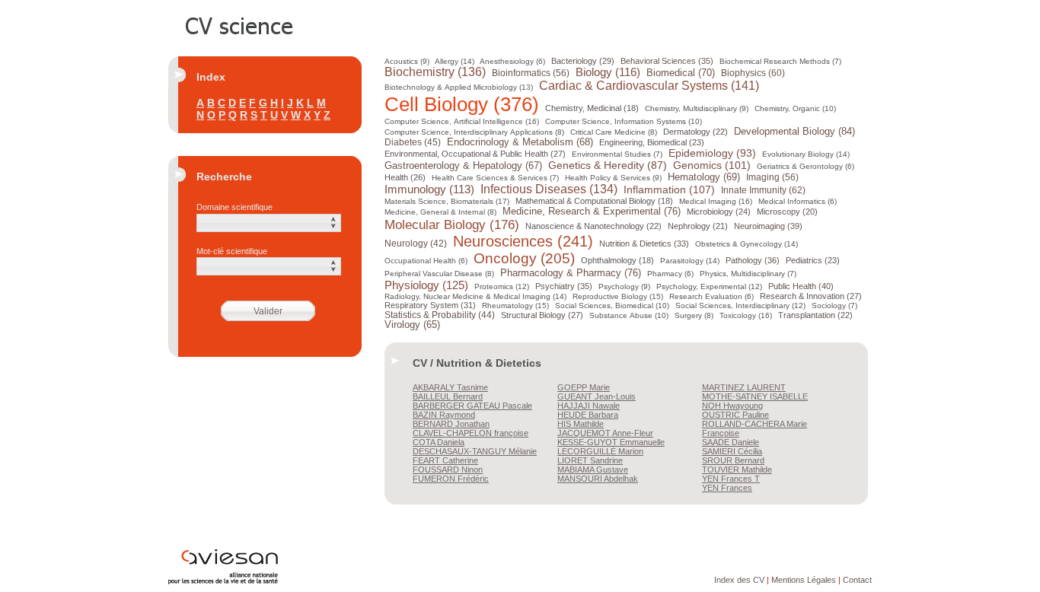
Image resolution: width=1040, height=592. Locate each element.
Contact (857, 579)
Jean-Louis (596, 396)
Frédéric (451, 478)
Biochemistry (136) (435, 71)
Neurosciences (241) (523, 241)
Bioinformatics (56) (530, 73)
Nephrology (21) (698, 226)
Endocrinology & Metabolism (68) (520, 142)
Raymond (444, 414)
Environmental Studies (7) (617, 154)
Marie (583, 387)
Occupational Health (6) (425, 260)
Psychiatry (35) (563, 286)
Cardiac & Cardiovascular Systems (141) (649, 85)
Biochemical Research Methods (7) (780, 61)
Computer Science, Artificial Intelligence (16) (461, 121)
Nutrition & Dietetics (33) (644, 243)
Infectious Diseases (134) (548, 189)
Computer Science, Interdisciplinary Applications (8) (474, 132)
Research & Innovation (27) (811, 296)
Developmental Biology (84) (794, 131)
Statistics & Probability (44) (439, 315)
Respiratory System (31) (430, 305)
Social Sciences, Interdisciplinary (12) (740, 305)
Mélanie (475, 451)
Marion (600, 451)
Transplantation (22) (815, 315)
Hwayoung (732, 405)
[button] (268, 223)
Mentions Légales (803, 579)
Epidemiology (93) (712, 153)
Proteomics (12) (501, 286)
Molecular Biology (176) (451, 224)
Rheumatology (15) (515, 305)
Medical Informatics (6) (797, 201)
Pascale (472, 405)
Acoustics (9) (406, 61)
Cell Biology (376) (461, 104)
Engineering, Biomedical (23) (651, 142)
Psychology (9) (624, 286)
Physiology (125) (426, 284)
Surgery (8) (694, 315)
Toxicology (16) (745, 315)
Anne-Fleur (605, 433)
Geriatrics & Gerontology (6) (805, 166)
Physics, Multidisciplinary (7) (748, 273)
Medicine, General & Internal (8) (440, 212)
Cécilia (732, 451)
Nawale (588, 405)
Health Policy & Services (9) (613, 177)
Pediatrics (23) (813, 260)
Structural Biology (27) (542, 315)
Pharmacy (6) (670, 273)
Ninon (448, 469)
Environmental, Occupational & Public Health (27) (475, 153)
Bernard (448, 396)
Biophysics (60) (753, 73)
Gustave (592, 469)
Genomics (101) (712, 165)
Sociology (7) (834, 305)
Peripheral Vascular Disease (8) (439, 273)
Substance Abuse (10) (628, 315)
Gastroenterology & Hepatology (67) (463, 166)
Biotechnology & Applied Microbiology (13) (458, 87)
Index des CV (739, 579)
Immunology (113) (429, 189)
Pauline (735, 414)
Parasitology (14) (689, 260)
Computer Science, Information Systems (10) (623, 121)
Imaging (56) (772, 177)
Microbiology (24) (719, 211)
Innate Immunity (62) (763, 190)
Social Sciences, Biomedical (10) (612, 305)
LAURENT (744, 387)
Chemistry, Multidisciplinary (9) (696, 108)
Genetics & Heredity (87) (607, 165)
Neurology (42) (415, 243)
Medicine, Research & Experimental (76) (591, 211)
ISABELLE (755, 396)
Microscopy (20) (787, 211)
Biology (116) (608, 72)
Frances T (731, 478)
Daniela (438, 442)
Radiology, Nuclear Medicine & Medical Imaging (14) (475, 296)
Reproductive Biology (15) (618, 296)
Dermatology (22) (695, 131)
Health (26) (405, 177)
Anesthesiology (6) (512, 61)
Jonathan (451, 423)
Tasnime (450, 387)
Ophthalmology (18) (617, 260)
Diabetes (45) (412, 142)
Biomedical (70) (680, 72)
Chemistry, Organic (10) (795, 108)
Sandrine (590, 460)
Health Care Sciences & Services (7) (495, 177)
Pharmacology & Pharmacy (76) (570, 272)
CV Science (240, 24)
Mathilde (580, 423)
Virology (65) (412, 325)
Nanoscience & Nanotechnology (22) (593, 226)
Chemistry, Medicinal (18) (592, 108)
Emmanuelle (611, 442)
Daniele (730, 442)
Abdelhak (597, 478)
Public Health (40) (801, 286)
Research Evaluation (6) (711, 296)
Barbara (587, 414)
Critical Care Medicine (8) (613, 132)
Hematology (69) (704, 177)
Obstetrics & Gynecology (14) (746, 244)
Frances (727, 487)
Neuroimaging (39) (768, 226)
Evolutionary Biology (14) (806, 154)
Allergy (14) (454, 61)
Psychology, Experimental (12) (709, 286)
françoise (470, 433)
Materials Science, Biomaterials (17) (446, 201)
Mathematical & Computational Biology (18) (594, 200)
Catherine (445, 460)
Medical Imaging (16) (715, 201)
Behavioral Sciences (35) (666, 60)
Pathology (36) (753, 260)
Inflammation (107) (669, 189)
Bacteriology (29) (582, 60)
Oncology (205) (524, 258)
